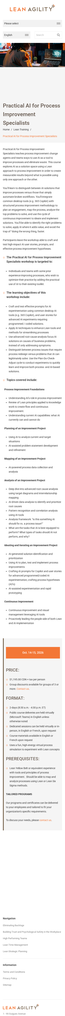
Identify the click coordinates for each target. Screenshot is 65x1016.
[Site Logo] (32, 7)
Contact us (23, 688)
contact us (45, 820)
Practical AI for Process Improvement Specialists (30, 136)
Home (6, 129)
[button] (58, 35)
